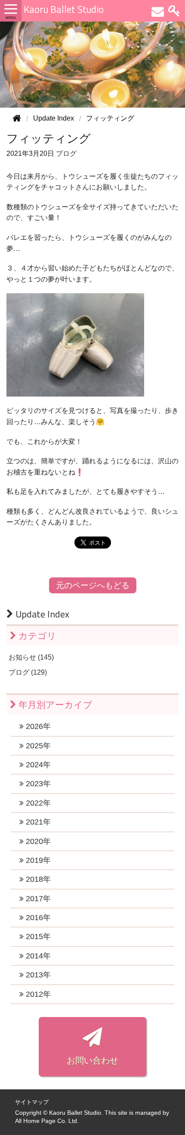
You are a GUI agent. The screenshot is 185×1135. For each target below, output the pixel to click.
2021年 (37, 822)
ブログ (66, 153)
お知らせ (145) (31, 657)
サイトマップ (32, 1102)
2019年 (37, 860)
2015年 (37, 936)
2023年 (37, 783)
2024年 (37, 764)
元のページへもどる (93, 585)
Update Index (41, 614)
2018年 (37, 879)
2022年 (37, 803)
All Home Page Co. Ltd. (47, 1121)
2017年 (37, 898)
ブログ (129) (28, 672)
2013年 (37, 975)
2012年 (37, 994)
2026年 (37, 726)
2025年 (37, 745)
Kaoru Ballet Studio (64, 9)
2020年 (37, 841)
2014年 (37, 956)
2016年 (37, 917)
